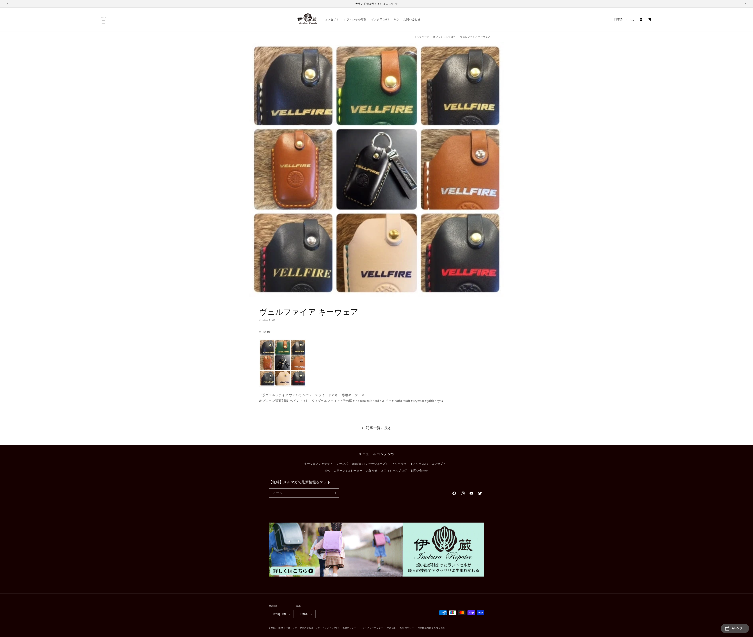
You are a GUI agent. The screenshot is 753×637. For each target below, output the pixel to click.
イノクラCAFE (419, 463)
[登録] (334, 493)
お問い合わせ (419, 470)
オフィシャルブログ (444, 36)
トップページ (421, 36)
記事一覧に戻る (378, 428)
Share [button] (267, 331)
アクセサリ (399, 463)
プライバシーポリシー (371, 627)
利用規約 (391, 627)
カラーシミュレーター (348, 470)
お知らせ (371, 470)
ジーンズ (342, 463)
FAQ (327, 470)
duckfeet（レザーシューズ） (370, 463)
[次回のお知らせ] (745, 3)
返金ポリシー (349, 627)
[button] (104, 22)
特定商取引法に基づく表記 (431, 627)
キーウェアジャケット (318, 463)
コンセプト (439, 463)
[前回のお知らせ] (7, 3)
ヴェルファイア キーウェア (475, 36)
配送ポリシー (407, 627)
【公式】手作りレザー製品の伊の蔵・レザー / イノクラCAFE (308, 628)
